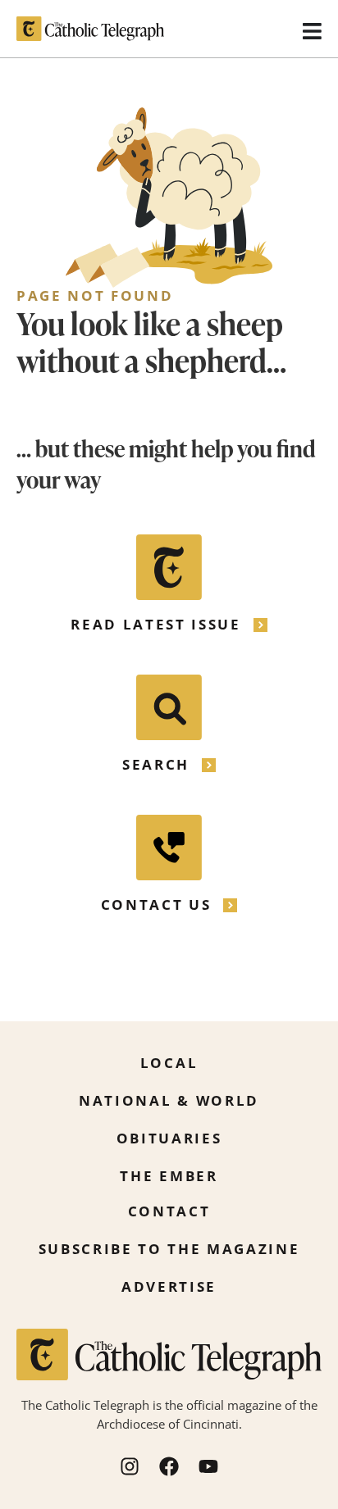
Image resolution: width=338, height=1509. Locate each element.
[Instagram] (129, 1466)
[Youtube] (208, 1466)
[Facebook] (169, 1466)
